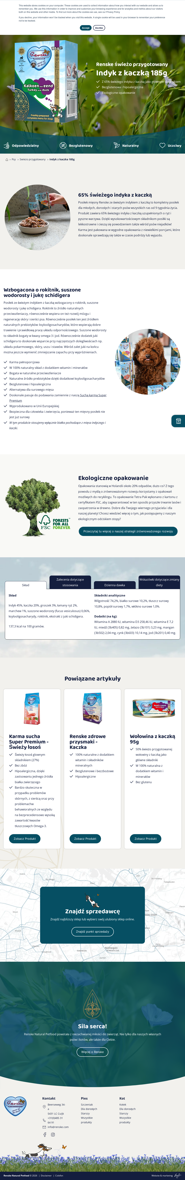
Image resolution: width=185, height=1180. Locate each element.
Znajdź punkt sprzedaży (92, 931)
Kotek (122, 1104)
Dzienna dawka (114, 585)
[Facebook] (45, 1134)
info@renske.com (58, 1127)
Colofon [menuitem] (59, 1175)
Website (156, 1175)
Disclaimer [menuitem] (46, 1175)
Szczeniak (87, 1104)
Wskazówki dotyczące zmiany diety (159, 582)
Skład (25, 585)
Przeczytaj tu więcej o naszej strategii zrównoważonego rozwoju (128, 531)
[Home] (6, 159)
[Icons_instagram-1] (53, 1134)
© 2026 (20, 1175)
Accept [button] (85, 27)
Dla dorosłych (89, 1109)
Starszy (85, 1113)
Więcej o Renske (92, 1052)
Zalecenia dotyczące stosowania (70, 582)
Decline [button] (99, 27)
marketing (167, 1175)
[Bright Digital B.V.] (177, 1175)
